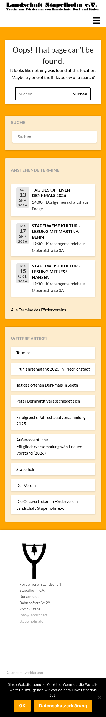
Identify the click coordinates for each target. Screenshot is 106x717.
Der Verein (26, 485)
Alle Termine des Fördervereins (38, 309)
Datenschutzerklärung (24, 672)
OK (22, 705)
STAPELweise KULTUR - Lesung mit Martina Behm (56, 231)
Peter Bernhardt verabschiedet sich (48, 401)
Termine (23, 352)
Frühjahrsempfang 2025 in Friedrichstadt (53, 369)
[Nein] (99, 697)
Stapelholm (26, 469)
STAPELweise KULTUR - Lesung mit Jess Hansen (56, 271)
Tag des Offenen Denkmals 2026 (51, 192)
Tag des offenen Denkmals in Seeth (47, 385)
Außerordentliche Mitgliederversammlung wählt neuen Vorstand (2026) (49, 446)
